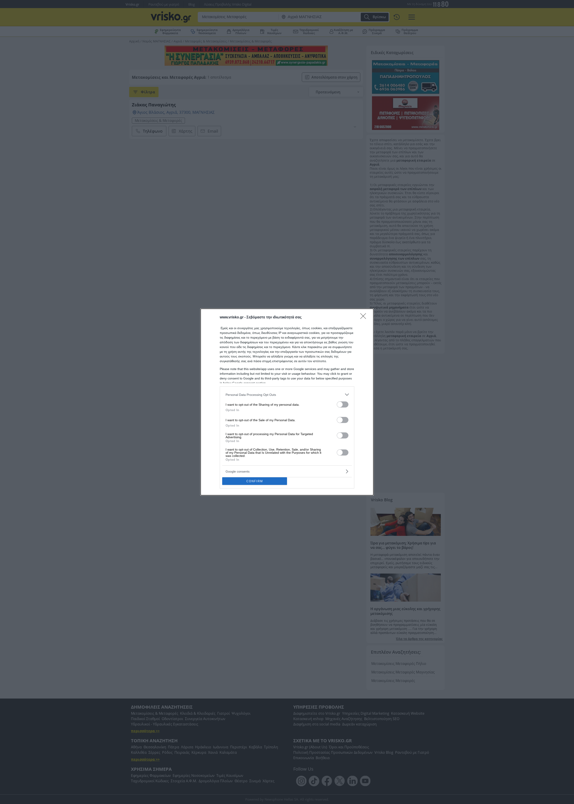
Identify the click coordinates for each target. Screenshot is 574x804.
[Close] (364, 317)
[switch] (342, 404)
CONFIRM (254, 481)
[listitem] (287, 394)
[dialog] (287, 402)
